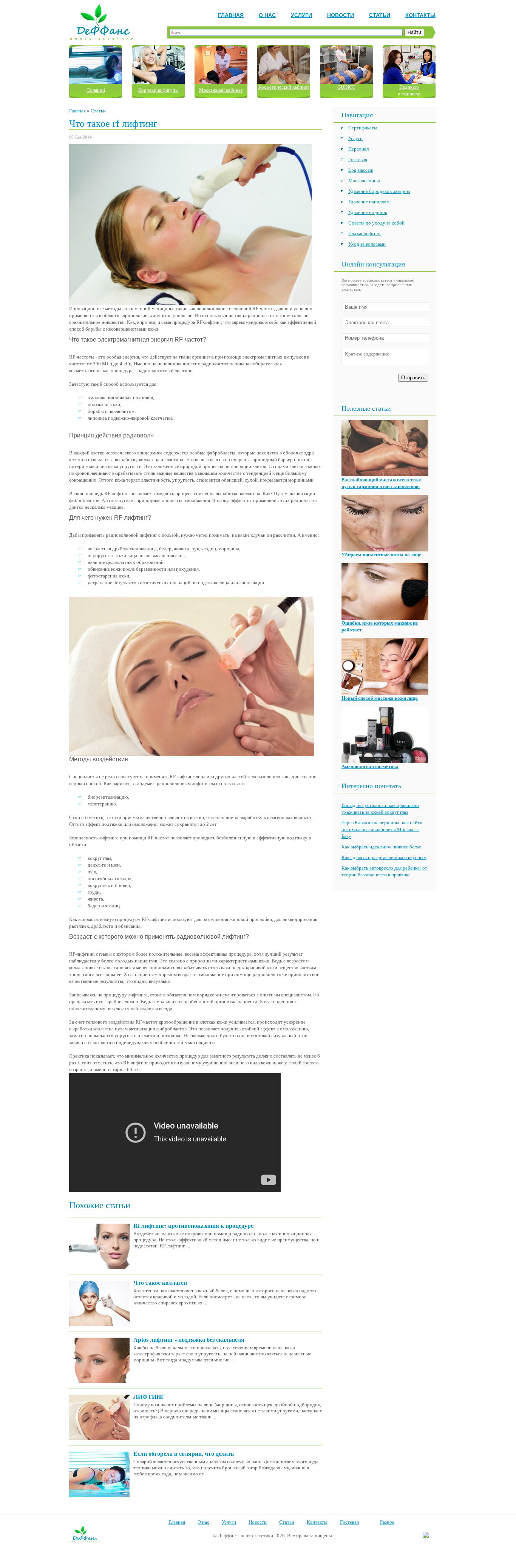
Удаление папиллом (368, 202)
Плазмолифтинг (364, 233)
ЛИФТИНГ (149, 1396)
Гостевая (357, 159)
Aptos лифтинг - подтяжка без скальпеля (188, 1340)
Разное (387, 1522)
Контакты (420, 15)
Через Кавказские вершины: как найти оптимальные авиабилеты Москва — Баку (381, 829)
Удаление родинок (367, 212)
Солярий (96, 90)
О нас (267, 15)
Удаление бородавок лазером (379, 191)
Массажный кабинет (221, 90)
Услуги (301, 15)
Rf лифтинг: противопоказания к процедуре (193, 1226)
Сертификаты (362, 128)
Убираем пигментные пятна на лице (381, 554)
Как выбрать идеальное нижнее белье (381, 847)
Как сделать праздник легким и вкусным (383, 857)
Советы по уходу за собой (376, 223)
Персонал (358, 149)
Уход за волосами (367, 244)
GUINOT (346, 87)
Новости (340, 15)
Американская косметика (370, 766)
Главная (231, 15)
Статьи (379, 15)
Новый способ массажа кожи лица (379, 698)
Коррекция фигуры (158, 90)
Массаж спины (364, 180)
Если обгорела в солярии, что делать (183, 1453)
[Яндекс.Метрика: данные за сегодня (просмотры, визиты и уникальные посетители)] (426, 1535)
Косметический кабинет (283, 87)
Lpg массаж (360, 170)
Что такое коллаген (160, 1283)
